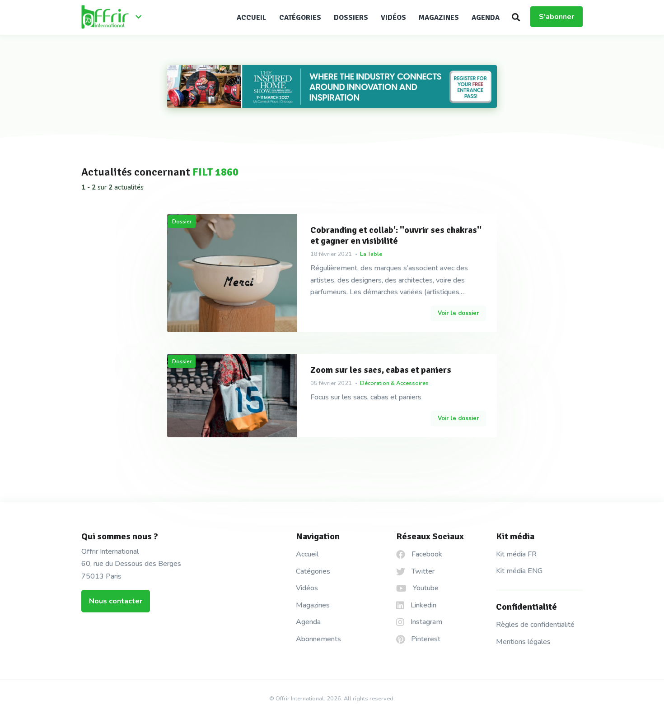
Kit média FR (516, 554)
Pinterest (424, 639)
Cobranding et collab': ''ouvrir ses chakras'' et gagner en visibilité (396, 235)
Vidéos (393, 17)
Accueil (252, 17)
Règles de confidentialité (535, 625)
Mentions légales (523, 642)
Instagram (425, 622)
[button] (516, 17)
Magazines (439, 17)
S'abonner (556, 17)
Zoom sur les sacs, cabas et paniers (380, 370)
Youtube (425, 588)
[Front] (115, 17)
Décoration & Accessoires (394, 383)
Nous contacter (115, 601)
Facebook (426, 554)
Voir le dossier (458, 313)
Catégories (300, 17)
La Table (371, 254)
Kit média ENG (519, 571)
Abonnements (318, 639)
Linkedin (422, 605)
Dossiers (351, 17)
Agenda (486, 17)
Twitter (422, 571)
